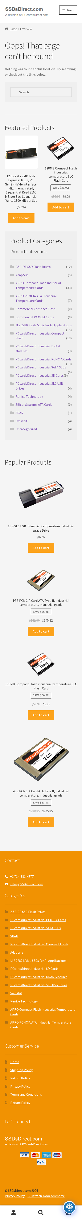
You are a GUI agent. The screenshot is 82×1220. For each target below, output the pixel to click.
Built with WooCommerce (46, 1196)
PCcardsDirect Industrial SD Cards (40, 375)
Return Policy (20, 1078)
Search (41, 1213)
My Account (13, 1213)
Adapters (22, 275)
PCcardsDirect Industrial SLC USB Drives (38, 985)
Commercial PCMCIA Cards (35, 317)
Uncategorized (26, 429)
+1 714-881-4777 (22, 876)
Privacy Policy (20, 1086)
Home (13, 29)
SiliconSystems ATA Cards (34, 404)
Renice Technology (29, 396)
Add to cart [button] (21, 218)
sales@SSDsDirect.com (26, 884)
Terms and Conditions (26, 1094)
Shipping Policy (21, 1070)
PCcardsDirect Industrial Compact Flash (39, 944)
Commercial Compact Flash (36, 309)
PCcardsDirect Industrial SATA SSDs (41, 367)
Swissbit (22, 421)
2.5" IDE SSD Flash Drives (33, 267)
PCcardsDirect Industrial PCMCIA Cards (43, 359)
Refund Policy (20, 1102)
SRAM (20, 413)
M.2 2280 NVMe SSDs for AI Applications (44, 325)
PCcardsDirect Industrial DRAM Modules (38, 977)
